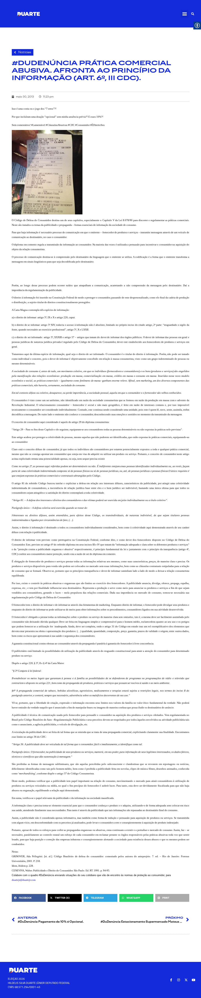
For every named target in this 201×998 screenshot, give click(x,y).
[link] (28, 13)
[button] (184, 13)
